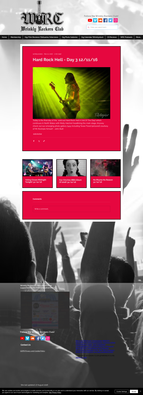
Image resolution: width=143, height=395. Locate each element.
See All (118, 155)
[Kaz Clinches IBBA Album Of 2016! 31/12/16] (71, 168)
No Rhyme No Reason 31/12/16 (103, 181)
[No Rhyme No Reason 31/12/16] (105, 168)
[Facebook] (105, 20)
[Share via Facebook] (34, 141)
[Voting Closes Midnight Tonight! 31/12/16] (37, 168)
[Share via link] (44, 141)
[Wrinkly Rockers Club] (95, 20)
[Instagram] (116, 20)
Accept (134, 391)
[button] (45, 310)
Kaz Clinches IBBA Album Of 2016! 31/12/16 (70, 181)
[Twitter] (110, 20)
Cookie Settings (122, 391)
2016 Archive (37, 134)
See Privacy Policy (55, 392)
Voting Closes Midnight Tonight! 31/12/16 (35, 181)
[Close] (140, 391)
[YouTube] (90, 20)
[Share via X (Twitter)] (39, 141)
